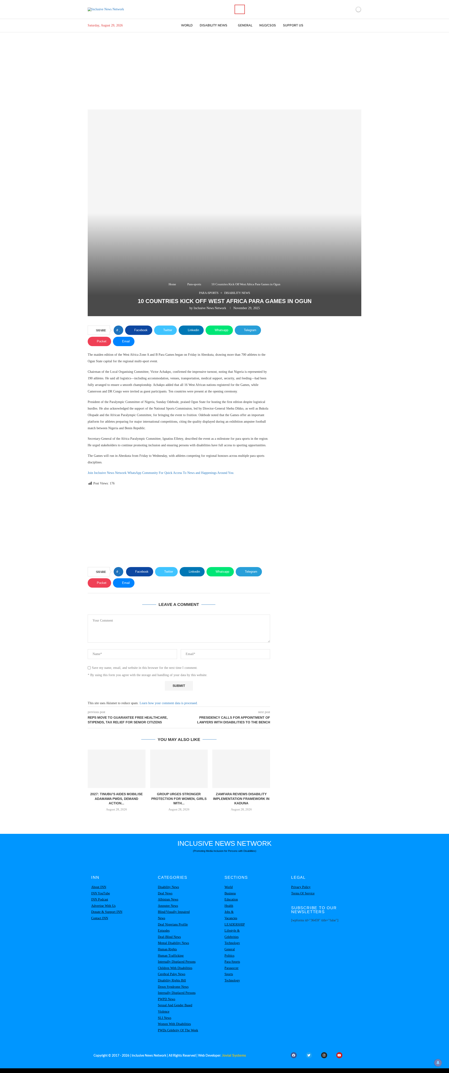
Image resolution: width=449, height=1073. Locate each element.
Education (231, 899)
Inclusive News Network (210, 308)
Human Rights (167, 949)
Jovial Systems (234, 1055)
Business (230, 893)
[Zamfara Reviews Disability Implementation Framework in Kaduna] (241, 769)
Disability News (213, 25)
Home (172, 284)
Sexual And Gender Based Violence (175, 1008)
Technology (232, 943)
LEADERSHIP (234, 924)
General (245, 25)
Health (228, 906)
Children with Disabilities (175, 968)
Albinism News (168, 899)
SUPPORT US (293, 25)
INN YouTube (100, 893)
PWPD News (166, 999)
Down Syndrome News (173, 987)
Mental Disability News (173, 943)
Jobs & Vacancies (230, 915)
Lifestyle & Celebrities (232, 934)
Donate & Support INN (106, 912)
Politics (229, 955)
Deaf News (165, 893)
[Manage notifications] (438, 1062)
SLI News (164, 1018)
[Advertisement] (224, 67)
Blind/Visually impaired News (174, 915)
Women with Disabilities (174, 1024)
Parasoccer (231, 968)
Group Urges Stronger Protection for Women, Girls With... (178, 798)
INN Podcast (99, 899)
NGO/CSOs (267, 25)
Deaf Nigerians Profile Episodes (173, 928)
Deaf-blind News (169, 937)
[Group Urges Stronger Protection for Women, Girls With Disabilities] (179, 769)
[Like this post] (119, 330)
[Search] (240, 9)
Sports (228, 974)
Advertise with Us (103, 906)
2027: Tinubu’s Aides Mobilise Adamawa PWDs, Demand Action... (116, 798)
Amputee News (168, 906)
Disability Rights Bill (172, 980)
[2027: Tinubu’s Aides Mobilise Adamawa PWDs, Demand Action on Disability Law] (116, 769)
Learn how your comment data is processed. (169, 703)
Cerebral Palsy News (171, 974)
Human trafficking (171, 955)
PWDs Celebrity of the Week (178, 1030)
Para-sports (194, 284)
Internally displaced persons (177, 961)
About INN (98, 887)
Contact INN (99, 918)
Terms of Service (303, 893)
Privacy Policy (301, 887)
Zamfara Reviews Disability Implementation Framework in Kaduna (241, 798)
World (187, 25)
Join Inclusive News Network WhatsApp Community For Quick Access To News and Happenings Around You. (161, 473)
